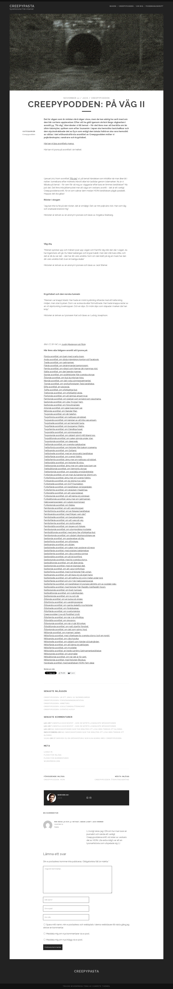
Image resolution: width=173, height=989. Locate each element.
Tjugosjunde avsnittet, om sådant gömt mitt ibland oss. (69, 435)
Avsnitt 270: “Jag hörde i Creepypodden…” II (154, 163)
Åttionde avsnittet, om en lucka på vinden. (63, 599)
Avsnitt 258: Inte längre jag (153, 58)
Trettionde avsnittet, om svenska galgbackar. (65, 444)
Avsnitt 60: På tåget (154, 595)
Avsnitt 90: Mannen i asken (154, 803)
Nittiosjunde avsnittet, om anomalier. (61, 654)
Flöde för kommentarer (56, 758)
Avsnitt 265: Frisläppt (154, 116)
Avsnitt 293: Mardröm (154, 329)
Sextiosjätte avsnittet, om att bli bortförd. (63, 556)
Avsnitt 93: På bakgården (154, 827)
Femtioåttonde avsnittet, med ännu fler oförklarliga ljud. (69, 532)
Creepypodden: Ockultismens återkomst (64, 706)
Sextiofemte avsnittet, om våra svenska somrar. (66, 553)
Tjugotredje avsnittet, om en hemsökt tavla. (64, 423)
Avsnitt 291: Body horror (154, 312)
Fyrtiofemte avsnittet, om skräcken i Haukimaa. (66, 490)
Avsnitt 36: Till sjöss (154, 435)
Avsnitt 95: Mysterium (154, 841)
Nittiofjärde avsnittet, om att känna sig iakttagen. (66, 644)
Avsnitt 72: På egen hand (154, 671)
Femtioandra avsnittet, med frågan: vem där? (65, 514)
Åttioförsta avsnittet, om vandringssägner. (63, 602)
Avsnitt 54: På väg (154, 553)
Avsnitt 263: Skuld (154, 104)
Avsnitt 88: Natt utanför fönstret (154, 789)
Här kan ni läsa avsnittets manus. (59, 143)
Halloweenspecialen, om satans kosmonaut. (64, 502)
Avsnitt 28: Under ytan (154, 231)
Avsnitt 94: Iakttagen (154, 834)
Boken (113, 6)
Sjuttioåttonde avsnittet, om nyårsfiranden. (63, 593)
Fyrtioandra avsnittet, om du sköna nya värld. (65, 481)
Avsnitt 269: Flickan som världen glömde (154, 147)
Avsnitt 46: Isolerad (153, 509)
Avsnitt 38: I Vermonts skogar (154, 449)
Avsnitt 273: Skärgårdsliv (154, 185)
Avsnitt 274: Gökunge (154, 191)
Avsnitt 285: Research (154, 266)
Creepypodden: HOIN (54, 780)
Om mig (139, 6)
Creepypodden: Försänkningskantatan (64, 700)
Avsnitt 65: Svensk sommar (154, 622)
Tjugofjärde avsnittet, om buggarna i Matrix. (64, 426)
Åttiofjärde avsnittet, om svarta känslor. (62, 611)
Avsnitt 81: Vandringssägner (154, 734)
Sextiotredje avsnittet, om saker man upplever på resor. (69, 547)
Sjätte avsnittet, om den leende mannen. (62, 371)
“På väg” (73, 178)
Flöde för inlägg (53, 755)
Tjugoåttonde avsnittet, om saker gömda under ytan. (68, 438)
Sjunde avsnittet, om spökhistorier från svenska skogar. (69, 374)
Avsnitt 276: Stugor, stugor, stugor (153, 206)
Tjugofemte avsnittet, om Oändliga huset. (63, 429)
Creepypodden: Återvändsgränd (112, 780)
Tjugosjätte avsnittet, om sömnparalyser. (63, 432)
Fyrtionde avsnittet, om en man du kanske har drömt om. (70, 475)
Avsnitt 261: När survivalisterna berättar (154, 90)
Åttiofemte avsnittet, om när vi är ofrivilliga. (64, 617)
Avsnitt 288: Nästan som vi (154, 287)
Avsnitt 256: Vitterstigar (154, 44)
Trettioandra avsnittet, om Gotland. (60, 450)
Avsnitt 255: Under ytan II (154, 37)
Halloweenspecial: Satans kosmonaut (154, 930)
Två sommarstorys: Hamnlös (154, 954)
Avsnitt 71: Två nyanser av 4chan (154, 664)
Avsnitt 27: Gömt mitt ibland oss (154, 154)
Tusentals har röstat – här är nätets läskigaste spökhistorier (83, 723)
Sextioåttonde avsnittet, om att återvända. (63, 563)
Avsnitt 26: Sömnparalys (153, 72)
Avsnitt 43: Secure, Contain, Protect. (154, 487)
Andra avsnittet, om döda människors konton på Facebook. (71, 359)
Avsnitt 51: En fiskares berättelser (154, 537)
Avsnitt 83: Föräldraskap (154, 750)
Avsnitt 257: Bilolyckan (154, 51)
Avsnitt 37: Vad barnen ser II (153, 442)
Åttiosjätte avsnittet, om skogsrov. (60, 620)
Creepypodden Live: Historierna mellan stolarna (154, 871)
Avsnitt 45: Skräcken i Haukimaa (154, 504)
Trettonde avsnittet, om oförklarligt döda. (63, 393)
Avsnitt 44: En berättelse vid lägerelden (153, 495)
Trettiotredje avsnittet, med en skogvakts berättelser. (68, 453)
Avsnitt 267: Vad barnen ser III (154, 133)
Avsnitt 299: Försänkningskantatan (154, 375)
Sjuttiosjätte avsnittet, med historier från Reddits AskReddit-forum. (75, 587)
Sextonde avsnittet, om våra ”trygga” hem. (63, 402)
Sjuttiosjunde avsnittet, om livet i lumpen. (63, 590)
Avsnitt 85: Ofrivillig (154, 771)
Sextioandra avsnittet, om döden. (59, 544)
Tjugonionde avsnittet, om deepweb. (61, 441)
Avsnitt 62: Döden (154, 606)
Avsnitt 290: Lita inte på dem (154, 305)
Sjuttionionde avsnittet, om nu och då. (61, 596)
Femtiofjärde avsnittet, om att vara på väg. (64, 520)
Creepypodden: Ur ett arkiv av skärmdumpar (67, 697)
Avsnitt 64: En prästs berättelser (154, 615)
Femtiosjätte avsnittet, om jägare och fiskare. (64, 526)
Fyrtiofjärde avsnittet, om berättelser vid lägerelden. (68, 487)
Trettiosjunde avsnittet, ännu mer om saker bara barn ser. (70, 465)
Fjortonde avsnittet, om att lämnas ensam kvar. (66, 396)
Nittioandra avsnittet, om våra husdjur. (61, 638)
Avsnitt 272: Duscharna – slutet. (153, 178)
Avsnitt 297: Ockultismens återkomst (154, 359)
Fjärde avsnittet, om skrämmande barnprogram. (66, 365)
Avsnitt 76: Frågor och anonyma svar (154, 702)
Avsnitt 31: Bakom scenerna (154, 400)
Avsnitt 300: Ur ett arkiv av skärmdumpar (154, 392)
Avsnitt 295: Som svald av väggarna (154, 343)
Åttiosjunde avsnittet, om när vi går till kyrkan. (65, 623)
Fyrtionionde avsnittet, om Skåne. (59, 505)
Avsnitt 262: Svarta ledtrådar (154, 98)
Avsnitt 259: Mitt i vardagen (154, 65)
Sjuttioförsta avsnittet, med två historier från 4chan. (68, 572)
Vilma (46, 738)
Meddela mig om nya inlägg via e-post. (64, 940)
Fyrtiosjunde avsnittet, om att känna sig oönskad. (67, 496)
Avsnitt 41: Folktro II (154, 473)
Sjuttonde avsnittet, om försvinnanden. (62, 405)
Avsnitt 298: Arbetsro (154, 367)
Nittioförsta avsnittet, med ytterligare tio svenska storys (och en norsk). (77, 635)
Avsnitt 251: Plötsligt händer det (154, 8)
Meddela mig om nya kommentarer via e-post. (68, 933)
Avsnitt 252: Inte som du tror (154, 16)
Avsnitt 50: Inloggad (154, 531)
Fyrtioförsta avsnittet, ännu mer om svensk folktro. (67, 478)
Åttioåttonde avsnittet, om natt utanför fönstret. (66, 626)
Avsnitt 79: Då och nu (154, 721)
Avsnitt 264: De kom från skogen (154, 109)
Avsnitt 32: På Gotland (154, 407)
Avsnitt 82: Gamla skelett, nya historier (154, 742)
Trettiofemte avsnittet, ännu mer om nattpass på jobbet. (70, 459)
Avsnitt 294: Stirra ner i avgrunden (154, 336)
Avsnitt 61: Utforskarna (154, 600)
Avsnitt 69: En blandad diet (154, 650)
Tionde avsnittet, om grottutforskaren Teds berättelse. (69, 384)
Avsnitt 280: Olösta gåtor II (154, 238)
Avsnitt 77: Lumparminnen (154, 709)
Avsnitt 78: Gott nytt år (153, 716)
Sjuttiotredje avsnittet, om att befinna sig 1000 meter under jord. (73, 578)
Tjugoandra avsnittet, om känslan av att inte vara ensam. (70, 420)
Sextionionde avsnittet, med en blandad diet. (64, 566)
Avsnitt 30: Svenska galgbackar (154, 384)
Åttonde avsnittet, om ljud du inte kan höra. (64, 377)
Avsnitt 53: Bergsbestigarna (154, 548)
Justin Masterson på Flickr (73, 344)
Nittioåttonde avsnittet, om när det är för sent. (65, 657)
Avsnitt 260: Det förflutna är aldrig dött (153, 80)
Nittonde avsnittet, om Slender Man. (60, 411)
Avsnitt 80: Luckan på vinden (154, 727)
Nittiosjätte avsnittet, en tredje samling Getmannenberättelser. (72, 651)
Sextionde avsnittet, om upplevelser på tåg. (64, 538)
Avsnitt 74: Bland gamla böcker (154, 685)
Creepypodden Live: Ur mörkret (154, 909)
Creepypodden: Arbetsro (57, 703)
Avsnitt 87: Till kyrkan (154, 782)
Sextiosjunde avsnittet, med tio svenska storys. (65, 560)
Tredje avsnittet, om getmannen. (59, 362)
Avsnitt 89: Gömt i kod (154, 796)
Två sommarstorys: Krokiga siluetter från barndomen (154, 962)
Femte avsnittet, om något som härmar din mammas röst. (71, 368)
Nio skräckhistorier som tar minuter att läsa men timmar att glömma (86, 729)
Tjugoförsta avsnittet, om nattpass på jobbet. (65, 417)
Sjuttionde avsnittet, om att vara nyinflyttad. (64, 569)
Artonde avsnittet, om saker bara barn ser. (63, 408)
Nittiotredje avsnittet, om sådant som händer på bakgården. (71, 641)
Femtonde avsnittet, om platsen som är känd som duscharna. (72, 399)
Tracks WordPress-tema (76, 986)
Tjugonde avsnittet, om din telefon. (60, 414)
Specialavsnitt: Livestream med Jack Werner (154, 946)
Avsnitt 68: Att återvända (154, 643)
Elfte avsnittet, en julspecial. (57, 387)
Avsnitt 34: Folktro (154, 423)
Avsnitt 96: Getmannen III (154, 848)
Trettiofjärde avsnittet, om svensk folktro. (63, 456)
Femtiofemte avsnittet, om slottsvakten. (62, 523)
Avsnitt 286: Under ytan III (154, 273)
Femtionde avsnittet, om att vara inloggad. (64, 508)
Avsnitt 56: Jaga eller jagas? (154, 566)
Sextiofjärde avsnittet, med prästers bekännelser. (66, 550)
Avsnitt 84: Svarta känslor (154, 764)
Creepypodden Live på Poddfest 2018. (62, 614)
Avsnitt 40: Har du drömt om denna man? (154, 465)
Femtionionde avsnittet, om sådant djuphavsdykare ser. (69, 535)
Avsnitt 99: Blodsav (154, 865)
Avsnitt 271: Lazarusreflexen (154, 171)
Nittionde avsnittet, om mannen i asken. (62, 632)
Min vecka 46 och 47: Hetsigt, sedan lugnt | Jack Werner (78, 822)
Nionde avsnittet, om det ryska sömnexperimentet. (67, 381)
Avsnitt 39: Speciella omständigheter (154, 456)
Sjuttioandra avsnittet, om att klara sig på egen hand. (68, 575)
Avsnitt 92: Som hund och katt (154, 820)
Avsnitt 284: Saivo (154, 261)
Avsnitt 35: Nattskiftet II (154, 428)
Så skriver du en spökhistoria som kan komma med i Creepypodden (87, 738)
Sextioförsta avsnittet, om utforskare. (61, 541)
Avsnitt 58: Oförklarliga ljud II (153, 579)
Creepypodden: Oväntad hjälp (59, 709)
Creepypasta (22, 6)
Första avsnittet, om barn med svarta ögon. (64, 356)
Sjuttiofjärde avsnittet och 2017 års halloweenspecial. (68, 581)
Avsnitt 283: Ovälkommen (154, 255)
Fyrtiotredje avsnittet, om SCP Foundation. (63, 484)
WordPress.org (52, 761)
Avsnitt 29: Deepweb (154, 300)
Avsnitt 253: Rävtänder (154, 23)
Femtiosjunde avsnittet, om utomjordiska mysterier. (67, 529)
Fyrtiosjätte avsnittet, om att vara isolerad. (63, 493)
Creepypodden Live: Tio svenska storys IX (154, 901)
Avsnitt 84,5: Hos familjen (154, 757)
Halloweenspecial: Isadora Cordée (154, 923)
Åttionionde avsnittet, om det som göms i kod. (65, 629)
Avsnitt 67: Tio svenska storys (154, 636)
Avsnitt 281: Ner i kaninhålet (154, 244)
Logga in (48, 752)
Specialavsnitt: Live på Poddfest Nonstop (154, 937)
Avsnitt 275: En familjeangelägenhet (154, 197)
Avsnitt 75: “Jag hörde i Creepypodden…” (154, 693)
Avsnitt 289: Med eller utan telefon (154, 294)
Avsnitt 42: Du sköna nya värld (153, 480)
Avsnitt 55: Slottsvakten (154, 559)
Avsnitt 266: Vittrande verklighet (154, 125)
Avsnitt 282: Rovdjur (154, 250)
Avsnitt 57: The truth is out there (154, 573)
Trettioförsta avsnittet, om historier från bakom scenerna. (70, 447)
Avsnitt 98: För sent (153, 861)
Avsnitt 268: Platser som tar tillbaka (153, 140)
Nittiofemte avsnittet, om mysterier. (60, 648)
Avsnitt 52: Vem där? (154, 542)
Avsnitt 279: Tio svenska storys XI (154, 224)
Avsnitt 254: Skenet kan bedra (154, 30)
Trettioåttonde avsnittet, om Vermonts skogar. (65, 469)
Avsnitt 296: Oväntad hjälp (154, 350)
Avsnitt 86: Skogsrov (154, 777)
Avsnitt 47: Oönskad (154, 513)
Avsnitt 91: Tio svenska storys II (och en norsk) (154, 812)
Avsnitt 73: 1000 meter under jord (154, 678)
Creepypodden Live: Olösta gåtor (154, 880)
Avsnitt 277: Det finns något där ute (154, 213)
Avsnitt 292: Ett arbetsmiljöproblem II (154, 321)
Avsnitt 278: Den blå (154, 218)
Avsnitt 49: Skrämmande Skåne (154, 526)
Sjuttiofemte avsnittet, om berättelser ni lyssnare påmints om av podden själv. (80, 584)
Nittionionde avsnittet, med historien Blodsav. (65, 660)
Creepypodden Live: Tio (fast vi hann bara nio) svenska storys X (154, 890)
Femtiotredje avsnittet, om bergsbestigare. (63, 517)
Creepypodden (126, 6)
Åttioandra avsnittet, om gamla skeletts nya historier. (68, 605)
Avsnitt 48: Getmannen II (154, 519)
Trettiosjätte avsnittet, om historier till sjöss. (64, 462)
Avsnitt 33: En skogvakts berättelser (154, 416)
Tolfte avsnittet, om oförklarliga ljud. (60, 390)
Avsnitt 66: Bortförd (154, 629)
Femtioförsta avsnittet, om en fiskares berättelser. (67, 511)
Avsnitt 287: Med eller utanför (154, 280)
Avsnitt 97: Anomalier (154, 855)
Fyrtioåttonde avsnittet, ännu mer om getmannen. (67, 499)
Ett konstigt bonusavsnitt (154, 916)
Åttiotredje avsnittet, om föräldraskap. (61, 608)
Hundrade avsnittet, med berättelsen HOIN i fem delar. (69, 663)
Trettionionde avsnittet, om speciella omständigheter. (68, 472)
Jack (85, 98)
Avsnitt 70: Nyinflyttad (154, 657)
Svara (56, 827)
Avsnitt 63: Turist (154, 610)
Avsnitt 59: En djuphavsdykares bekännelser (153, 588)
